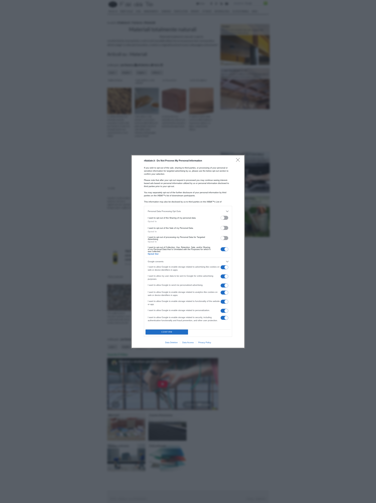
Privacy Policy (204, 342)
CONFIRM (166, 332)
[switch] (224, 218)
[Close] (239, 161)
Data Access (188, 342)
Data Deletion (171, 342)
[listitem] (188, 211)
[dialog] (188, 251)
